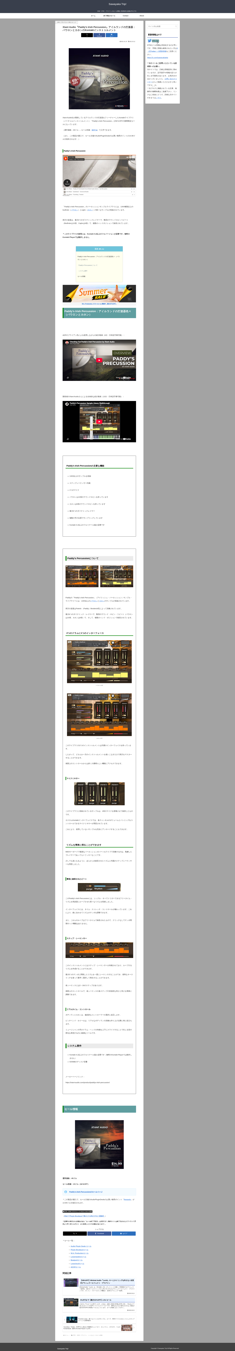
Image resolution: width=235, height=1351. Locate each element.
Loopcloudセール (77, 1264)
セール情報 (81, 276)
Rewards (127, 1199)
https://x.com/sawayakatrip (157, 58)
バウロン (74, 210)
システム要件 (83, 271)
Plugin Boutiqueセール (79, 1250)
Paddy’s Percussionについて (88, 265)
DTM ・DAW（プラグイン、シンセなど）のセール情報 (78, 1211)
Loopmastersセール (78, 1257)
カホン (90, 210)
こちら (158, 98)
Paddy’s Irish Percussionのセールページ (86, 1192)
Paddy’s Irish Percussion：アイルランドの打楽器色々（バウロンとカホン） (99, 258)
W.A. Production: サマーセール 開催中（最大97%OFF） (99, 304)
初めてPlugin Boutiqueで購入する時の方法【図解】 (84, 1216)
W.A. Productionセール (80, 1253)
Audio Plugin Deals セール (81, 1246)
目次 (96, 249)
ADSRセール (76, 1267)
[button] (176, 26)
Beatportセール (77, 1260)
